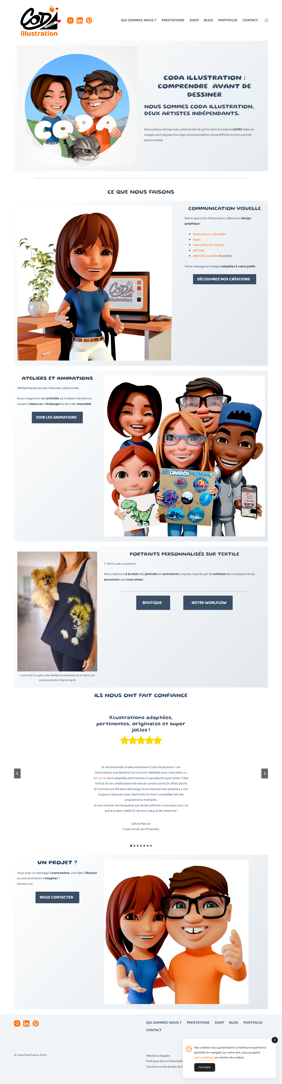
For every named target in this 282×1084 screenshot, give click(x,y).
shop (194, 20)
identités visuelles (205, 255)
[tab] (131, 846)
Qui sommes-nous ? (138, 20)
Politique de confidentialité (165, 1061)
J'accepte (205, 1067)
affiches (198, 250)
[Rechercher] (266, 20)
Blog (208, 20)
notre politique (204, 1057)
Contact (250, 20)
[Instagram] (70, 20)
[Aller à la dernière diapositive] (17, 773)
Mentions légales (158, 1055)
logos (197, 239)
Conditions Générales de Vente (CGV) (171, 1066)
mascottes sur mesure (208, 244)
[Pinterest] (89, 20)
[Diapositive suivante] (264, 773)
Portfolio (227, 20)
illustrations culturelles (209, 234)
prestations (173, 20)
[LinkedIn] (80, 20)
